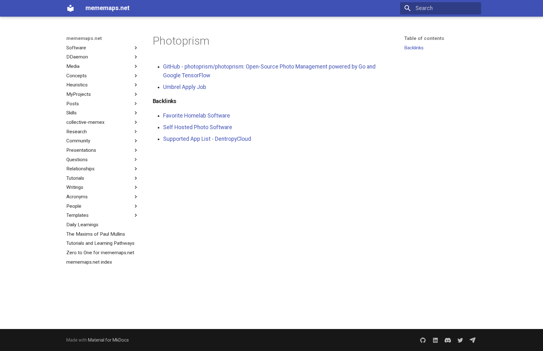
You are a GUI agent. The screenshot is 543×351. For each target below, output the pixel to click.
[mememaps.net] (70, 8)
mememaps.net (84, 38)
